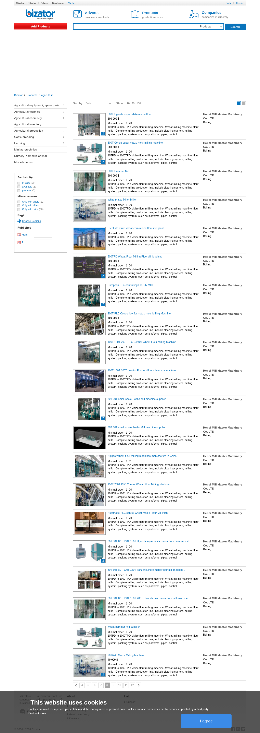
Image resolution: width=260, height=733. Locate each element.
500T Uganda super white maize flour (129, 114)
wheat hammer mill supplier (124, 626)
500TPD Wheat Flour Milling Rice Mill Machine (135, 256)
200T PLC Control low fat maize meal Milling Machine (139, 313)
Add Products (40, 26)
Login (228, 3)
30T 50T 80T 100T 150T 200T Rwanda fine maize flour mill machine (147, 598)
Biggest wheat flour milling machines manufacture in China (142, 455)
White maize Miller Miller (122, 199)
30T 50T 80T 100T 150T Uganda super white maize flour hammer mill (148, 541)
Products (32, 95)
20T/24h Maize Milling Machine (126, 655)
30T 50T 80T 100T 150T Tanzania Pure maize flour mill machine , (146, 569)
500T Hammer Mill (118, 171)
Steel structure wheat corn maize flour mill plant (136, 228)
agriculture (47, 95)
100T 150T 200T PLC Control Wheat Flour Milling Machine (142, 342)
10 (119, 685)
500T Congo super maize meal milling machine (135, 142)
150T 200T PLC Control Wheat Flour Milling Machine (138, 484)
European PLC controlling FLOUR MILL (131, 285)
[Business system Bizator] (40, 14)
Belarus (44, 3)
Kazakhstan (58, 3)
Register (240, 3)
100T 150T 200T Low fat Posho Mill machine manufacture (142, 370)
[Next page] (138, 685)
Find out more (37, 713)
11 (126, 685)
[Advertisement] (130, 60)
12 (132, 685)
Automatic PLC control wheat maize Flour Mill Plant (138, 512)
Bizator (18, 95)
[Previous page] (75, 685)
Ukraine (20, 3)
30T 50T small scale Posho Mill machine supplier (137, 398)
